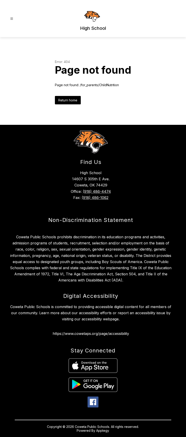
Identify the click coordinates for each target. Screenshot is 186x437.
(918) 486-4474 (97, 191)
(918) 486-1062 (95, 197)
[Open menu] (11, 18)
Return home (67, 100)
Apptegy (102, 430)
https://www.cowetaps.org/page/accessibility (91, 333)
